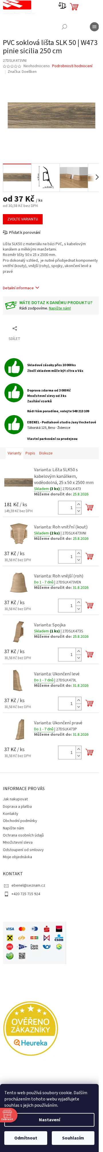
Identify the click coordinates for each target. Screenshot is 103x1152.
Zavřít (33, 328)
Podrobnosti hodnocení (72, 66)
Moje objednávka (17, 857)
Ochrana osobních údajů (23, 835)
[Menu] (94, 26)
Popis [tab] (30, 453)
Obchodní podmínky (20, 821)
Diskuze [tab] (46, 453)
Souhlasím (73, 1138)
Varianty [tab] (14, 453)
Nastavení (49, 1120)
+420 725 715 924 (25, 894)
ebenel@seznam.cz (28, 885)
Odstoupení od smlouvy (23, 850)
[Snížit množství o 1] (78, 511)
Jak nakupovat (15, 799)
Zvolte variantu (22, 219)
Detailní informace (18, 288)
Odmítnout (25, 1138)
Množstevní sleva (18, 842)
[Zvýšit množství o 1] (78, 504)
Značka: (22, 72)
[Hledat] (64, 26)
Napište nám (13, 828)
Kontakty (10, 814)
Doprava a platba (17, 806)
